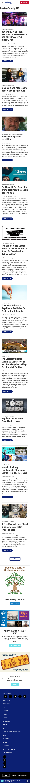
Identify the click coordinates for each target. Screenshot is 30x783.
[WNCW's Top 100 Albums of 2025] (15, 618)
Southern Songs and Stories (8, 29)
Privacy (5, 717)
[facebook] (4, 757)
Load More (15, 559)
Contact (5, 742)
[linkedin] (4, 766)
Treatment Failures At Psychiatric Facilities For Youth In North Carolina (14, 308)
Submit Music (6, 703)
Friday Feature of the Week (8, 243)
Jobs (4, 735)
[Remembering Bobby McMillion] (14, 124)
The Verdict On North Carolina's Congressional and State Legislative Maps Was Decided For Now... (15, 363)
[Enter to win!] (15, 662)
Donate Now (6, 745)
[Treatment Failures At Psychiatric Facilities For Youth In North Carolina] (14, 292)
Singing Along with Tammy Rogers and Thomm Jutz (14, 89)
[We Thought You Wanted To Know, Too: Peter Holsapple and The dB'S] (14, 174)
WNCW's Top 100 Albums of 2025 (15, 632)
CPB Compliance (7, 752)
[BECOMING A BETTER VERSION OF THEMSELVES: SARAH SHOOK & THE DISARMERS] (14, 19)
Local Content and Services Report (12, 731)
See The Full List (15, 645)
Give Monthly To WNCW (14, 599)
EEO (4, 728)
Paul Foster (4, 258)
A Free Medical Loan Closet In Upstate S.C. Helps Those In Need (15, 527)
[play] (2, 781)
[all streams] (28, 781)
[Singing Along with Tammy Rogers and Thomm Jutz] (14, 75)
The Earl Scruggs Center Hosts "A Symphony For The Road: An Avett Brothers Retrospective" (15, 250)
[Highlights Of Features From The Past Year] (14, 406)
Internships (6, 738)
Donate (25, 2)
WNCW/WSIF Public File (9, 749)
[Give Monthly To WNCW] (15, 581)
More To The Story (6, 303)
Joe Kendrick (4, 44)
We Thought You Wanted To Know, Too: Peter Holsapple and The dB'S (15, 190)
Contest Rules (6, 721)
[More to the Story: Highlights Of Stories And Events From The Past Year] (14, 454)
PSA (4, 707)
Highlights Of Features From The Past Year (12, 420)
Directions (5, 710)
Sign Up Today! (15, 603)
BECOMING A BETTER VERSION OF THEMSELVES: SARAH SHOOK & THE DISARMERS (15, 36)
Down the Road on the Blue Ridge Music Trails (12, 134)
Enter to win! (15, 676)
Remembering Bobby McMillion (11, 138)
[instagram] (4, 760)
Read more (15, 684)
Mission (5, 724)
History (5, 714)
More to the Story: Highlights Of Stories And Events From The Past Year (14, 470)
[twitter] (4, 763)
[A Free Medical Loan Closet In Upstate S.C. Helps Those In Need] (14, 511)
